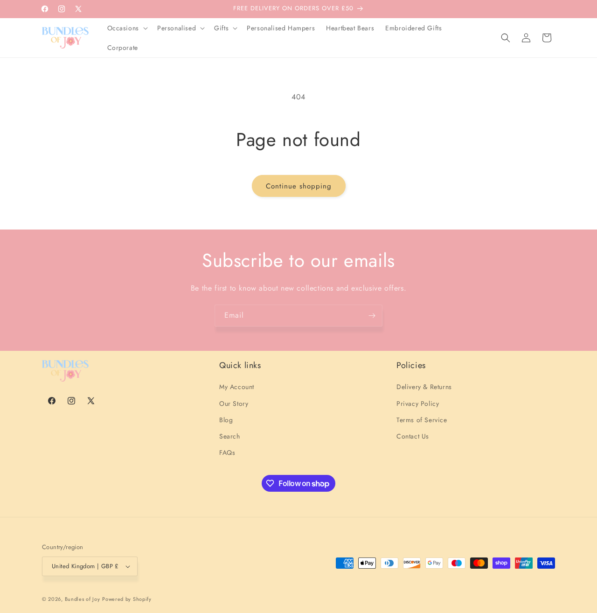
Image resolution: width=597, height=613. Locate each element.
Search (229, 436)
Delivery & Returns (424, 386)
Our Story (233, 403)
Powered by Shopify (127, 599)
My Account (236, 386)
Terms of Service (421, 420)
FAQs (227, 452)
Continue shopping (299, 186)
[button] (127, 28)
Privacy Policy (417, 403)
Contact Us (412, 436)
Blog (226, 420)
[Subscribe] (371, 316)
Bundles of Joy (82, 599)
